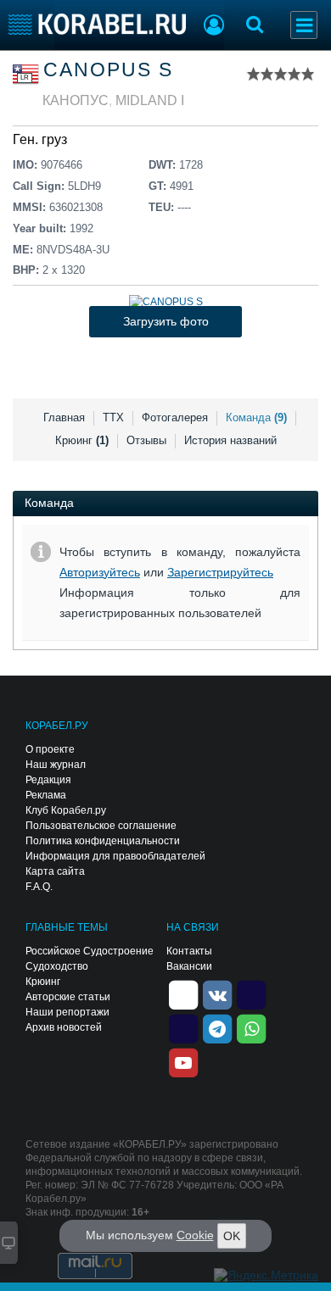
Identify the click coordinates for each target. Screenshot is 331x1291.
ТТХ (113, 417)
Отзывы (146, 440)
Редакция (48, 780)
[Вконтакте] (217, 993)
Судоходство (56, 966)
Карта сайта (55, 871)
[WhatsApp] (251, 1027)
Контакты (189, 951)
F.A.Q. (39, 887)
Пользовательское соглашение (101, 826)
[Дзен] (183, 993)
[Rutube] (251, 993)
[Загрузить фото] (166, 302)
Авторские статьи (67, 997)
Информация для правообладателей (115, 856)
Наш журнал (55, 765)
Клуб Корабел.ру (65, 810)
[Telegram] (217, 1027)
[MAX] (183, 1027)
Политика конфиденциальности (102, 841)
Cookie (195, 1235)
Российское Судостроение (89, 951)
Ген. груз (40, 139)
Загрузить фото (166, 321)
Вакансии (189, 966)
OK (231, 1236)
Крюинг (82, 440)
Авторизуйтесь (99, 572)
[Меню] (303, 25)
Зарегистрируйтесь (220, 572)
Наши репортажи (67, 1012)
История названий (230, 440)
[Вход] (214, 27)
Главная (64, 417)
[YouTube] (183, 1061)
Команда (256, 417)
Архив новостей (63, 1027)
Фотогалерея (175, 417)
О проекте (50, 749)
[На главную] (97, 24)
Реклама (45, 795)
